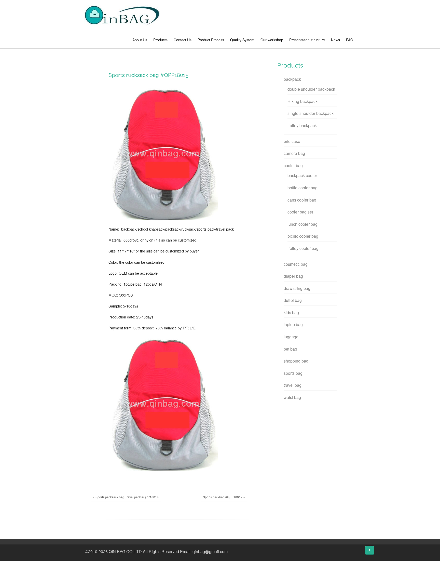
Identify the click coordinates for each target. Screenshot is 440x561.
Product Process (211, 39)
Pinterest (192, 515)
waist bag (292, 397)
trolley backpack (302, 125)
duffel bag (293, 300)
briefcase (292, 141)
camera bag (294, 153)
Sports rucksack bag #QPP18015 (148, 75)
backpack (292, 79)
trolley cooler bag (303, 248)
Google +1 (184, 515)
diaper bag (293, 276)
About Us (139, 39)
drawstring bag (297, 288)
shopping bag (296, 361)
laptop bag (293, 324)
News (335, 39)
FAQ (349, 39)
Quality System (242, 39)
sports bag (293, 373)
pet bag (290, 349)
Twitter (176, 515)
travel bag (292, 385)
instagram (356, 552)
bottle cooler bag (302, 188)
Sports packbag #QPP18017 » (224, 497)
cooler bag (293, 165)
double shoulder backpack (311, 89)
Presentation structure (307, 39)
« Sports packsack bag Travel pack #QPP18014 (126, 497)
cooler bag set (300, 212)
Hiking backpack (302, 101)
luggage (291, 337)
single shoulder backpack (310, 113)
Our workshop (271, 39)
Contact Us (182, 39)
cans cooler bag (301, 200)
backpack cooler (302, 175)
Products (160, 39)
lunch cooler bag (302, 224)
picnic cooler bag (302, 236)
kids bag (291, 312)
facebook (169, 515)
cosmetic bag (296, 264)
